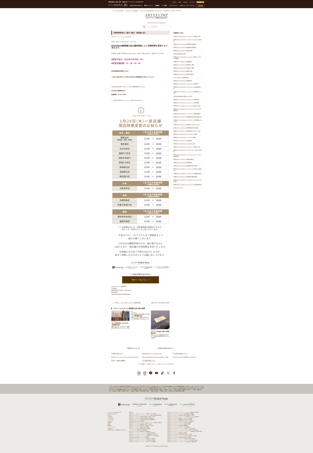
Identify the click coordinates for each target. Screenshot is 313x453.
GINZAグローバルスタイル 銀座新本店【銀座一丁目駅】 (140, 424)
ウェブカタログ (111, 419)
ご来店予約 (200, 5)
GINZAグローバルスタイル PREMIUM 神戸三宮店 (185, 165)
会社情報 (174, 2)
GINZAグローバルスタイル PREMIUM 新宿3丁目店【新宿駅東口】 (142, 419)
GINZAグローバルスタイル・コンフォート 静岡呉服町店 (186, 113)
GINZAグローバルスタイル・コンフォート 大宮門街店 (186, 102)
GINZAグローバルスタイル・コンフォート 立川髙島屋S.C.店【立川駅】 (143, 434)
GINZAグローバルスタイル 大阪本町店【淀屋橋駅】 (177, 425)
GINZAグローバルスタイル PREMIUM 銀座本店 (184, 44)
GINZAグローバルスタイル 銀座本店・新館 (183, 68)
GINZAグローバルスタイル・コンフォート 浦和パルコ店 (186, 105)
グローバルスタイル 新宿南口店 (181, 77)
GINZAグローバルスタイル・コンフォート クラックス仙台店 (187, 40)
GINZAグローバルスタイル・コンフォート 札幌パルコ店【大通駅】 (142, 413)
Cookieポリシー (111, 428)
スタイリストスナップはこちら (156, 22)
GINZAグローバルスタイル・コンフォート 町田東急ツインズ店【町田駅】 (144, 435)
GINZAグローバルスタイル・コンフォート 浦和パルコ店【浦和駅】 (142, 441)
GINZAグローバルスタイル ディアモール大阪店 (184, 137)
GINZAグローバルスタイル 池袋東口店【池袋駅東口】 (140, 431)
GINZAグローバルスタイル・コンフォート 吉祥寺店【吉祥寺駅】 (142, 432)
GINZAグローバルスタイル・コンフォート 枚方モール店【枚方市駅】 (181, 428)
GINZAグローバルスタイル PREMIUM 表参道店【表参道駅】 (141, 418)
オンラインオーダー (178, 187)
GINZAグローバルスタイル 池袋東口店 (182, 80)
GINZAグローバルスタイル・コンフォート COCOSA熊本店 (187, 184)
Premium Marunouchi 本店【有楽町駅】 (137, 421)
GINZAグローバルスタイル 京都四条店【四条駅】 (177, 432)
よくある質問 (110, 418)
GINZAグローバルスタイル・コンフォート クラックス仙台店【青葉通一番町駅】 (145, 415)
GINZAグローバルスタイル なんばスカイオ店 (184, 143)
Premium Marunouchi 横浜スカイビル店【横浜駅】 (139, 437)
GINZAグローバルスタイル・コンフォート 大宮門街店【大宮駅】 (142, 440)
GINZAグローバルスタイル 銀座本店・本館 (183, 64)
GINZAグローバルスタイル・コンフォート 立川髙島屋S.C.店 (187, 87)
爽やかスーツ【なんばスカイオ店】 (160, 302)
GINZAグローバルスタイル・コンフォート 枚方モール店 (186, 146)
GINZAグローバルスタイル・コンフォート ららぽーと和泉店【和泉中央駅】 (182, 429)
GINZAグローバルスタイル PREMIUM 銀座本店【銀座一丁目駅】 (142, 416)
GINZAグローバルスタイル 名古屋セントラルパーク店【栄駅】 (180, 418)
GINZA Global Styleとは (136, 5)
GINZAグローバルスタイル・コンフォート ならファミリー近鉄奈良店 (187, 155)
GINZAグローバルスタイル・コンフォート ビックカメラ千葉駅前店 (187, 109)
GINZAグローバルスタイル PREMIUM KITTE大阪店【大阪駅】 (179, 419)
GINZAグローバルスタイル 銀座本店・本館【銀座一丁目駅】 (141, 425)
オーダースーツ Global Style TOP (114, 412)
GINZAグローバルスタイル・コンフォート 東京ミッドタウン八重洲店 (187, 57)
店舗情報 (157, 5)
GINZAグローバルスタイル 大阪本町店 (182, 140)
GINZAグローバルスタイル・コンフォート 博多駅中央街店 (187, 173)
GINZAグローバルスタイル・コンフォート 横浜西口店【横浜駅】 (142, 438)
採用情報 (185, 2)
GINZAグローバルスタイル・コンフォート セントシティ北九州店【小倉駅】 (182, 440)
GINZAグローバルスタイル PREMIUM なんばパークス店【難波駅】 (180, 421)
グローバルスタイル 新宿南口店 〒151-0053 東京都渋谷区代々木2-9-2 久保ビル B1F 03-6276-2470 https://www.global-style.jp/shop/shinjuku (121, 290)
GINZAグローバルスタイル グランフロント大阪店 (185, 134)
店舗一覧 (109, 415)
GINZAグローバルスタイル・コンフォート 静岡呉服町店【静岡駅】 (180, 413)
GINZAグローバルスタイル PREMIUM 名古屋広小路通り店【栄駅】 (180, 415)
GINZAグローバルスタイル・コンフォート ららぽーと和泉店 (187, 150)
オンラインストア (173, 5)
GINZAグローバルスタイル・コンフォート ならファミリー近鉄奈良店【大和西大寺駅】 (185, 431)
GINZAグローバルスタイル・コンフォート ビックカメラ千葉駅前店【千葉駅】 (183, 412)
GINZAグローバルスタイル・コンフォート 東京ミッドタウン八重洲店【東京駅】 (145, 422)
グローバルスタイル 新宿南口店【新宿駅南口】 (138, 429)
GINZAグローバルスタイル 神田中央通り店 (183, 74)
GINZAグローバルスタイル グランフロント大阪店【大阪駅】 (179, 422)
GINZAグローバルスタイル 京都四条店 (182, 162)
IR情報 (179, 2)
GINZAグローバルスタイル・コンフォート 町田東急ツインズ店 (187, 92)
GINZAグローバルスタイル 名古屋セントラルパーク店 (186, 124)
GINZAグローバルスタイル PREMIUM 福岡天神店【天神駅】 (179, 437)
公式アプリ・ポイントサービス (187, 5)
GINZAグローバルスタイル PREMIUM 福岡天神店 (185, 176)
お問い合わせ (192, 2)
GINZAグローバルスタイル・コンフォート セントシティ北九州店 (187, 180)
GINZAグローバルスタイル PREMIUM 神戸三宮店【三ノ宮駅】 (180, 434)
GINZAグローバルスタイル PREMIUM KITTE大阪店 (185, 127)
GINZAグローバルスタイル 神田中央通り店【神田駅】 (140, 428)
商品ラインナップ (148, 5)
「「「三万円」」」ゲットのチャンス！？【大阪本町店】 (126, 302)
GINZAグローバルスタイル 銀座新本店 (182, 61)
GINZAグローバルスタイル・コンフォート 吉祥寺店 (185, 83)
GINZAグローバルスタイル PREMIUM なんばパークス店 (186, 131)
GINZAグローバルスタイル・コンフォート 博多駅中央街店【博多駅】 (181, 438)
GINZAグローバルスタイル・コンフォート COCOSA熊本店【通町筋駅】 (182, 441)
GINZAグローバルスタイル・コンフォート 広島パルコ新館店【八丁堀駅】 (182, 435)
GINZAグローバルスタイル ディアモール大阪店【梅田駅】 (179, 424)
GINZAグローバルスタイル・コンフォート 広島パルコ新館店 (187, 169)
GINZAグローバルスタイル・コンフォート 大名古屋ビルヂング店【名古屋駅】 (183, 416)
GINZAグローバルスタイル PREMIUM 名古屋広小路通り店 (187, 116)
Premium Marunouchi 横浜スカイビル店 (182, 96)
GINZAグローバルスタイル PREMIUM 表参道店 (184, 47)
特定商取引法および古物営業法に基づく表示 (117, 429)
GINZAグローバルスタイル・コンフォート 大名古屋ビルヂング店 (187, 120)
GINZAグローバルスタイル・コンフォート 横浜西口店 (186, 99)
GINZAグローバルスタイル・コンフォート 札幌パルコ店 (186, 36)
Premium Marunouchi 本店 (179, 53)
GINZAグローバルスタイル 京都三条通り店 (183, 159)
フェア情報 (164, 5)
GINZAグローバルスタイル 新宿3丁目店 (182, 50)
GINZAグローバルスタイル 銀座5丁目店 (182, 71)
